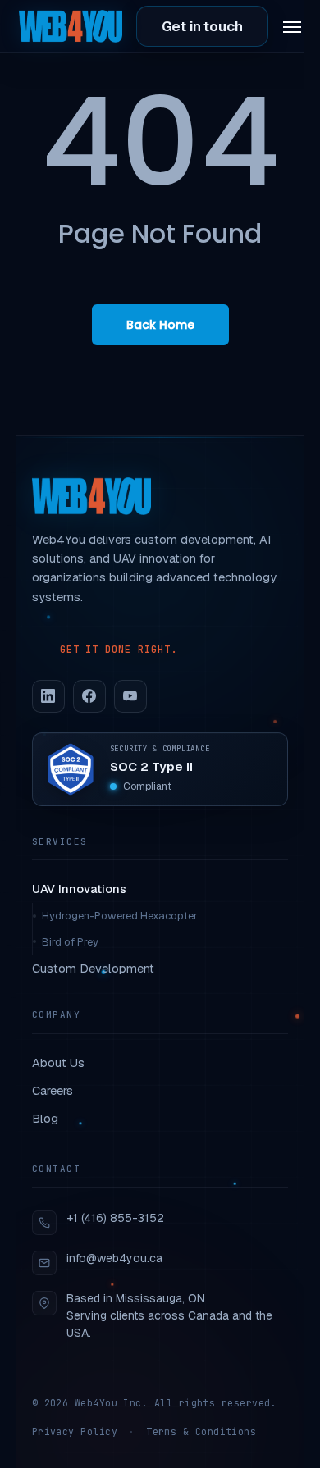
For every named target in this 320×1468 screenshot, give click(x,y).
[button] (292, 26)
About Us (58, 1062)
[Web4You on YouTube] (130, 696)
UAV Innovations (79, 888)
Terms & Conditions (201, 1431)
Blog (45, 1118)
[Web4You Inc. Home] (91, 496)
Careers (52, 1090)
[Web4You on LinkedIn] (48, 696)
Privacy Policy (74, 1431)
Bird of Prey (70, 942)
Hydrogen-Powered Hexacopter (120, 916)
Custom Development (93, 968)
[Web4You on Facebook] (89, 696)
